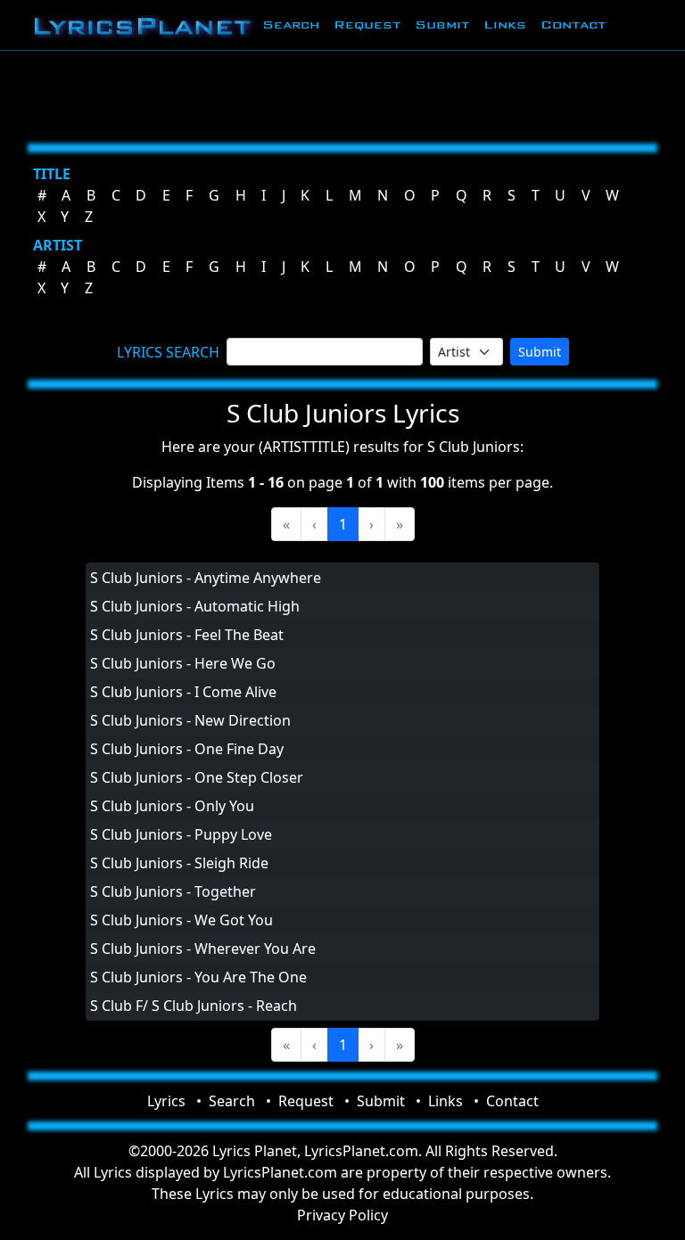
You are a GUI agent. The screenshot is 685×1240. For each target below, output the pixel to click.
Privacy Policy (342, 1215)
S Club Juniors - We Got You (181, 920)
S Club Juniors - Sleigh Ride (179, 863)
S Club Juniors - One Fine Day (187, 749)
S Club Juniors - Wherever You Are (203, 948)
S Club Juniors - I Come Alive (183, 692)
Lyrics (166, 1101)
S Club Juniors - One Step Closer (196, 777)
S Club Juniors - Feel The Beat (187, 635)
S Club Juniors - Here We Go (183, 663)
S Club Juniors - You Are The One (198, 977)
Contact (573, 24)
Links (504, 24)
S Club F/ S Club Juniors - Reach (193, 1005)
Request (367, 24)
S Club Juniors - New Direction (190, 720)
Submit (442, 24)
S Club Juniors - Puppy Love (181, 834)
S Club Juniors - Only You (172, 806)
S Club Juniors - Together (173, 891)
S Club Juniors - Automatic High (195, 606)
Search (290, 24)
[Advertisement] (342, 93)
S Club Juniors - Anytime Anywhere (205, 577)
